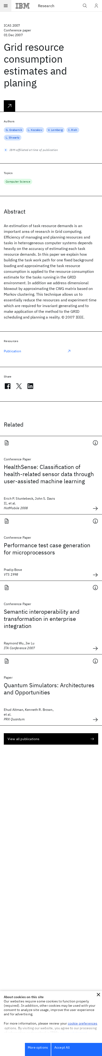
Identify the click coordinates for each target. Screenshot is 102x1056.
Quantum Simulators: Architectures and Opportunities (49, 689)
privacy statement (73, 1033)
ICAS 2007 (12, 25)
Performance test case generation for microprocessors (47, 549)
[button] (98, 994)
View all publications (23, 739)
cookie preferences (82, 1023)
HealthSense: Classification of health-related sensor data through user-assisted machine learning (49, 474)
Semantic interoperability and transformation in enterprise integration (41, 618)
